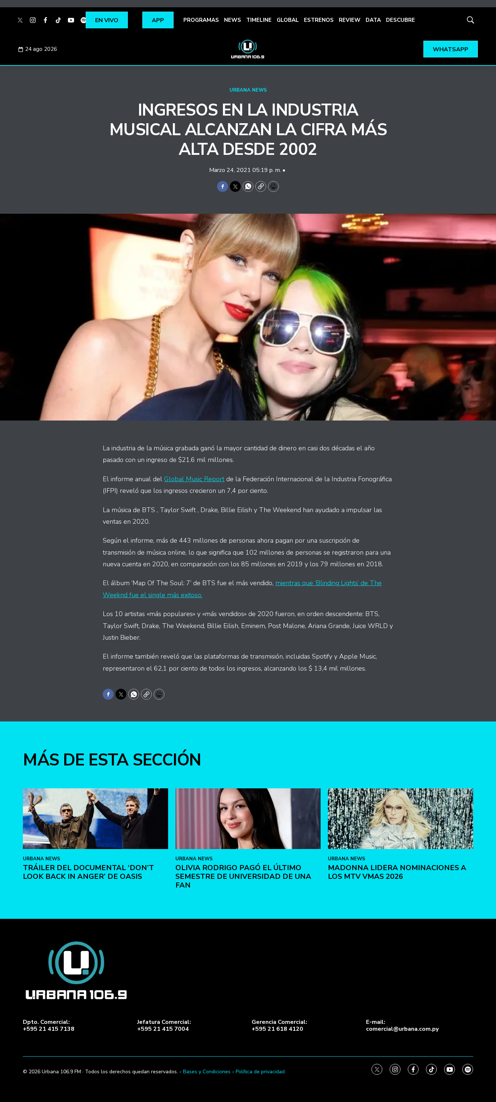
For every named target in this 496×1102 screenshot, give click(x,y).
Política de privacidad (260, 1071)
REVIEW (350, 20)
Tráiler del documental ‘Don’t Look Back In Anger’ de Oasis (88, 872)
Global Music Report (194, 479)
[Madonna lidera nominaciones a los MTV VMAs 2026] (400, 818)
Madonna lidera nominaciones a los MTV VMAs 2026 (397, 872)
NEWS (232, 20)
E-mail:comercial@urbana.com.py (402, 1026)
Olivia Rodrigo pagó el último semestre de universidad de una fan (243, 876)
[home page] (248, 49)
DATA (373, 20)
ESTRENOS (319, 20)
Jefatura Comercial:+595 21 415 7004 (164, 1026)
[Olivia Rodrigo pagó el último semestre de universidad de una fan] (248, 818)
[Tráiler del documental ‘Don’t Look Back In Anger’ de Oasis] (95, 818)
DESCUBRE (400, 20)
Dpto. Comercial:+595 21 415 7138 (48, 1026)
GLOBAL (288, 20)
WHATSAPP (450, 49)
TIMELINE (259, 20)
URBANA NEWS (248, 90)
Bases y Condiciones (207, 1071)
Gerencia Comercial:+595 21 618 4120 (279, 1026)
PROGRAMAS (201, 20)
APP (158, 20)
